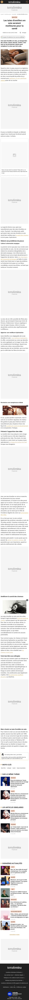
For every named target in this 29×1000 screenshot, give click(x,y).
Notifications (6, 987)
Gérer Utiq (12, 987)
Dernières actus (8, 14)
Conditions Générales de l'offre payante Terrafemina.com (14, 983)
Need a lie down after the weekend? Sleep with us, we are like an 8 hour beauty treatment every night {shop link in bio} (14, 171)
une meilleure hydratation (19, 338)
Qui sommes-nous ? (9, 975)
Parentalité (14, 14)
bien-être (3, 768)
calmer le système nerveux (15, 540)
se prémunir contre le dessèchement (17, 426)
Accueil (2, 14)
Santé (14, 768)
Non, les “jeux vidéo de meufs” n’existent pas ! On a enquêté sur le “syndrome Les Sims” (19, 871)
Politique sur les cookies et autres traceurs (14, 977)
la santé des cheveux (21, 235)
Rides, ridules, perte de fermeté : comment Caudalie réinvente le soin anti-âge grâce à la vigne (19, 915)
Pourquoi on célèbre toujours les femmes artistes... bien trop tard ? (19, 893)
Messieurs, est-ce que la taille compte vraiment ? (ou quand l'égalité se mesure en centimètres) (19, 882)
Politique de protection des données (13, 980)
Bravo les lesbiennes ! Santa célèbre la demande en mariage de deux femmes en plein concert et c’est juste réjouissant (19, 783)
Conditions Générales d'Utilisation (14, 972)
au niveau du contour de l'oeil (18, 442)
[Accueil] (14, 2)
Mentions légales (19, 975)
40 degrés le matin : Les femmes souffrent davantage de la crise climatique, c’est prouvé (19, 927)
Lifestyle (9, 768)
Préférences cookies (21, 987)
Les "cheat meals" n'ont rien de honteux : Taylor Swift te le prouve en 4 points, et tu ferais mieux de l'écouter (19, 829)
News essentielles (21, 768)
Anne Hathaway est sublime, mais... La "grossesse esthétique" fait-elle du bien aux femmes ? (19, 904)
